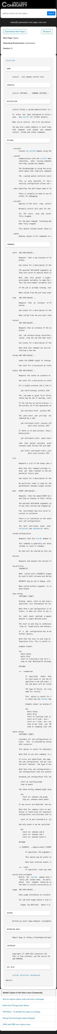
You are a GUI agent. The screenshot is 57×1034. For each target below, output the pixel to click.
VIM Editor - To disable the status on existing (21, 1012)
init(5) (26, 117)
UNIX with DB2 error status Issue (16, 1024)
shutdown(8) (38, 529)
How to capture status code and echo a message (23, 999)
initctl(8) (10, 60)
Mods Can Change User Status (16, 1005)
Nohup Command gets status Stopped (19, 1018)
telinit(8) (23, 529)
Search (51, 13)
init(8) (32, 151)
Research (47, 31)
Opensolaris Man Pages (15, 31)
